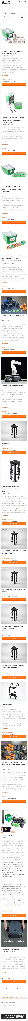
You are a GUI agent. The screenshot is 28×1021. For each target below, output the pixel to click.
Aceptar (19, 1017)
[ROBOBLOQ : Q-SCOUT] (14, 819)
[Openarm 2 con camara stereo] (14, 577)
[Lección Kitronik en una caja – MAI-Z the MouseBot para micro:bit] (14, 171)
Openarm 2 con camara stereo (13, 590)
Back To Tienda (23, 7)
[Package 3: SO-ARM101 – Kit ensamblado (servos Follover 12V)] (14, 750)
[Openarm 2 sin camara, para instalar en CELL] (14, 614)
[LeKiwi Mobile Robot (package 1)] (14, 305)
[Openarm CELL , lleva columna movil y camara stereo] (14, 653)
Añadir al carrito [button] (14, 84)
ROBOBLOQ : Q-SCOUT (9, 835)
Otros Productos (8, 194)
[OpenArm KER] (14, 692)
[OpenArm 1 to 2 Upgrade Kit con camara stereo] (14, 538)
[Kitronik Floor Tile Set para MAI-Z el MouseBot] (14, 35)
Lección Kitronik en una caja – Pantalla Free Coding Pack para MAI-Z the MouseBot (13, 258)
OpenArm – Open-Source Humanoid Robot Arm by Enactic (11, 489)
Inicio (2, 6)
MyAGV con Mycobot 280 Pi (12, 386)
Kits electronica (8, 56)
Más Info (5, 76)
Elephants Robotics (9, 388)
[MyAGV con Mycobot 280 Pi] (14, 370)
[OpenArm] (14, 431)
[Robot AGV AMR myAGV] (14, 933)
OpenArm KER (7, 704)
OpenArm (5, 443)
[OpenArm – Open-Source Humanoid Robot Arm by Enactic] (14, 470)
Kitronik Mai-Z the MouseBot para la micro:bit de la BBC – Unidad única (13, 120)
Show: (6, 17)
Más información (10, 1017)
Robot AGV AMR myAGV (10, 949)
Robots (4, 445)
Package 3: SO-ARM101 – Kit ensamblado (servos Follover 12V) (13, 764)
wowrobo (5, 320)
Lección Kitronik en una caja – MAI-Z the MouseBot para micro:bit (13, 189)
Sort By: (6, 13)
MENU (23, 2)
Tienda (7, 6)
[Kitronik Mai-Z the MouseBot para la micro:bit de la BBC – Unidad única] (14, 102)
